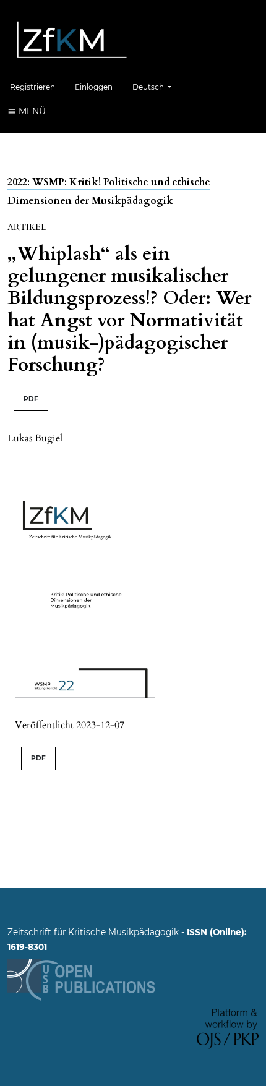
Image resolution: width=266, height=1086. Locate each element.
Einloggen (94, 86)
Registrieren (32, 86)
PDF (31, 399)
